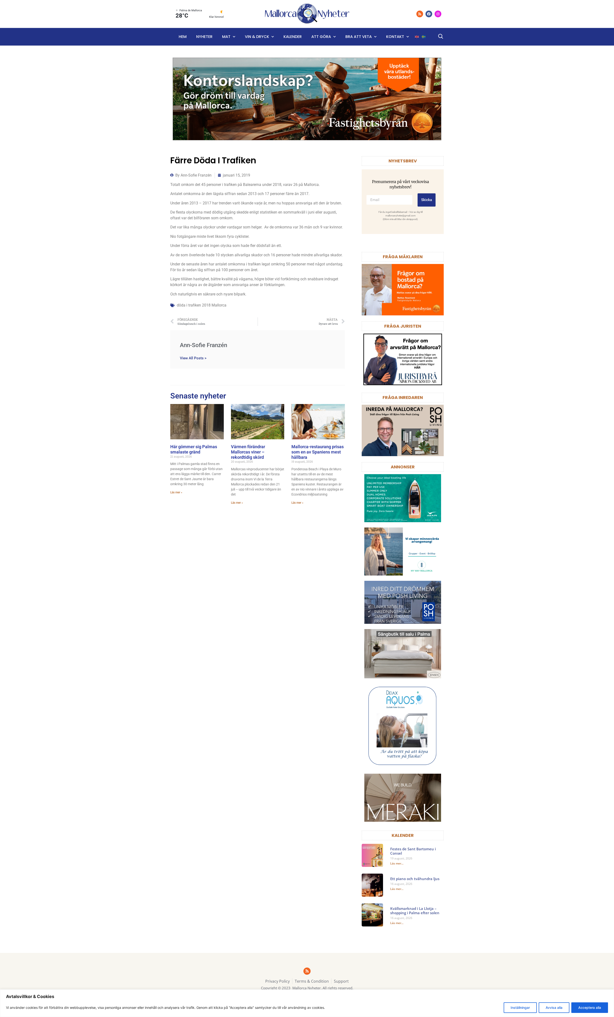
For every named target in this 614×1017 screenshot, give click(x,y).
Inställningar (520, 1007)
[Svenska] (423, 37)
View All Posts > (193, 358)
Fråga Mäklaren (403, 257)
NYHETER (204, 36)
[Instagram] (438, 14)
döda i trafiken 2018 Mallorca (201, 305)
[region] (307, 1003)
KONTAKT (395, 36)
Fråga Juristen (402, 326)
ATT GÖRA (321, 36)
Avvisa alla (554, 1007)
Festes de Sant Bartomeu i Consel (413, 851)
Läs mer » (176, 492)
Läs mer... (396, 863)
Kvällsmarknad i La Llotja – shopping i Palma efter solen (414, 910)
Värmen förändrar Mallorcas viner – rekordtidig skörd (248, 451)
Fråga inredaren (403, 397)
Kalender (292, 36)
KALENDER (403, 835)
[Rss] (419, 14)
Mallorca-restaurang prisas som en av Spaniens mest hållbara (317, 451)
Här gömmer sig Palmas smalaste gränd (193, 449)
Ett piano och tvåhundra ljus (414, 878)
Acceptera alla (589, 1007)
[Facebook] (428, 14)
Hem (183, 36)
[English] (417, 37)
